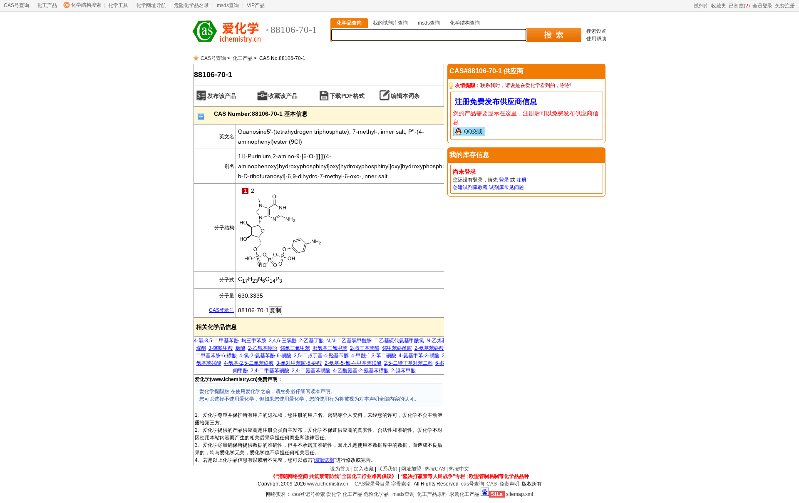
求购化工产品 (464, 494)
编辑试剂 (324, 460)
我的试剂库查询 (390, 23)
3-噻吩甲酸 (220, 348)
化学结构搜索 (86, 5)
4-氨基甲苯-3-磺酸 (419, 356)
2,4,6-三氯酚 (283, 341)
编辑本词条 (405, 95)
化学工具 (118, 5)
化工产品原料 (432, 494)
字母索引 (401, 484)
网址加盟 (411, 469)
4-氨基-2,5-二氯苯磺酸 (249, 363)
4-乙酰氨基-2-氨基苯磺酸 (361, 371)
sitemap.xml (519, 494)
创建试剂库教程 (470, 187)
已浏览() (739, 6)
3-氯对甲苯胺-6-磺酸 (299, 363)
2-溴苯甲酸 (403, 371)
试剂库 (701, 6)
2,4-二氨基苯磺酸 (311, 371)
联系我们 (387, 469)
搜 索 (553, 35)
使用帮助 (596, 39)
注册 (521, 180)
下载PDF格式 (347, 95)
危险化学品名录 (191, 5)
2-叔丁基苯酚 (365, 348)
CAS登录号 (221, 310)
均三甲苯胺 (253, 341)
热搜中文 (459, 469)
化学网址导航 (151, 5)
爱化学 (333, 494)
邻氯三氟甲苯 (295, 348)
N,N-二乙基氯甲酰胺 (349, 341)
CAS (491, 484)
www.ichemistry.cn (327, 484)
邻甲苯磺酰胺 (397, 348)
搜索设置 (596, 31)
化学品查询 (349, 23)
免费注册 (785, 6)
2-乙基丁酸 (311, 341)
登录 (504, 180)
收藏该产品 (283, 95)
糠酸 (241, 348)
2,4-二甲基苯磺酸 (270, 371)
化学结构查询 (465, 23)
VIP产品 (256, 5)
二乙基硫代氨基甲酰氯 (399, 341)
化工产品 (47, 5)
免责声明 (509, 484)
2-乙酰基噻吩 (263, 348)
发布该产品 (221, 95)
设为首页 (340, 469)
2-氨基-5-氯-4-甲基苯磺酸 (353, 363)
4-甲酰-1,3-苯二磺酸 (373, 356)
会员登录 (762, 6)
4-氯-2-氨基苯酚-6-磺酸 (265, 356)
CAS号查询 (16, 5)
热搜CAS (435, 469)
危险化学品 (376, 494)
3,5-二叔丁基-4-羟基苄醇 (321, 356)
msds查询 (228, 5)
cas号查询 (472, 484)
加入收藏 (364, 469)
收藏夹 (718, 6)
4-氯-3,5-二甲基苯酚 (216, 341)
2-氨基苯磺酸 (429, 348)
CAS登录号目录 (372, 484)
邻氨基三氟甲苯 (330, 348)
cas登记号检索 (308, 494)
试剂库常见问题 (506, 187)
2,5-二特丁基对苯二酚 (408, 363)
